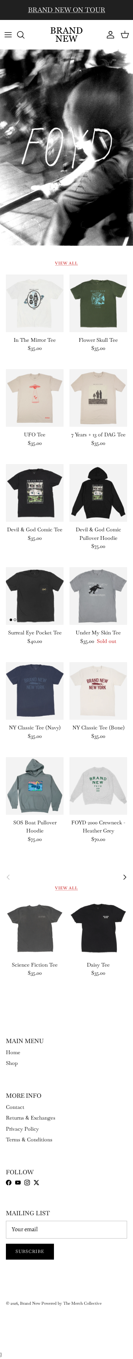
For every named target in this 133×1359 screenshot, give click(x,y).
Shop (12, 1063)
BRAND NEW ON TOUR (66, 10)
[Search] (24, 35)
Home (13, 1052)
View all (66, 263)
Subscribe (30, 1251)
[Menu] (8, 35)
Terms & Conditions (29, 1139)
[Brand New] (66, 34)
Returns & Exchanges (30, 1117)
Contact (15, 1107)
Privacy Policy (22, 1128)
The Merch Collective (82, 1303)
